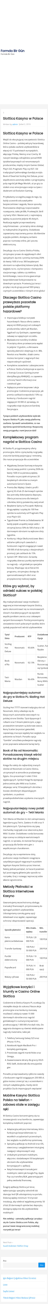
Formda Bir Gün (12, 51)
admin (15, 124)
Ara (4, 1260)
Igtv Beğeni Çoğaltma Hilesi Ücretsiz (19, 1278)
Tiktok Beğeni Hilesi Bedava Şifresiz (19, 1297)
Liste (5, 1284)
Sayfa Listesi (8, 1291)
